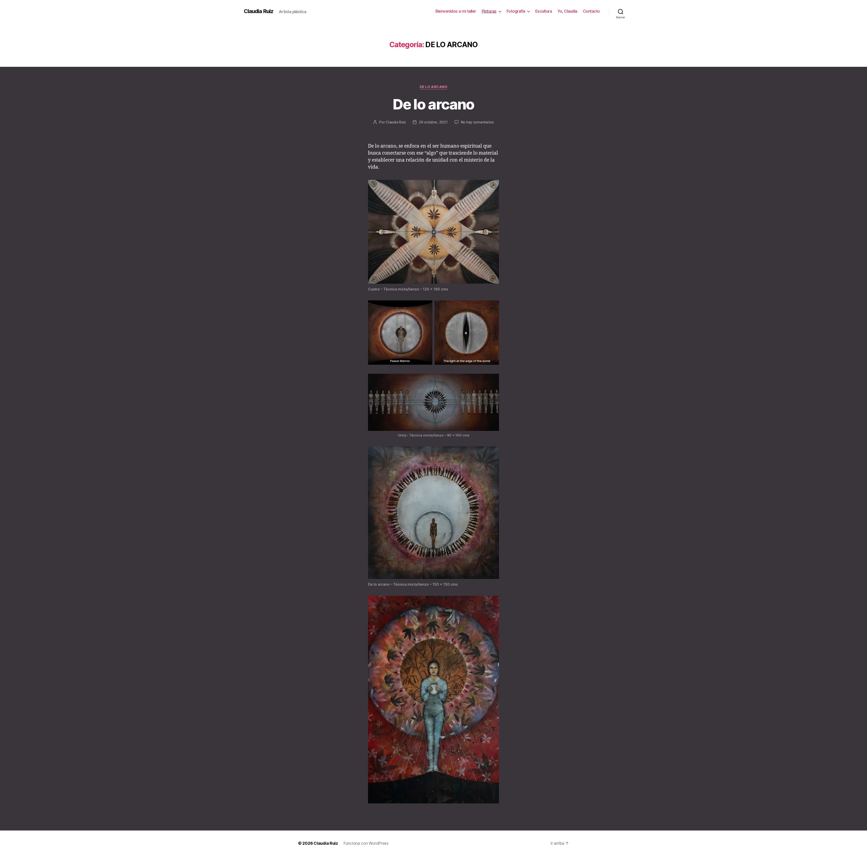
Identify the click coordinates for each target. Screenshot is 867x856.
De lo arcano (433, 104)
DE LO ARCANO (433, 87)
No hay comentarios (477, 122)
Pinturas (489, 11)
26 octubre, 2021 (433, 122)
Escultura (543, 11)
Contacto (591, 11)
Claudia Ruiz (258, 11)
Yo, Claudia (567, 11)
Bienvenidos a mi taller (456, 11)
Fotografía (516, 11)
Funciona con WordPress (366, 843)
